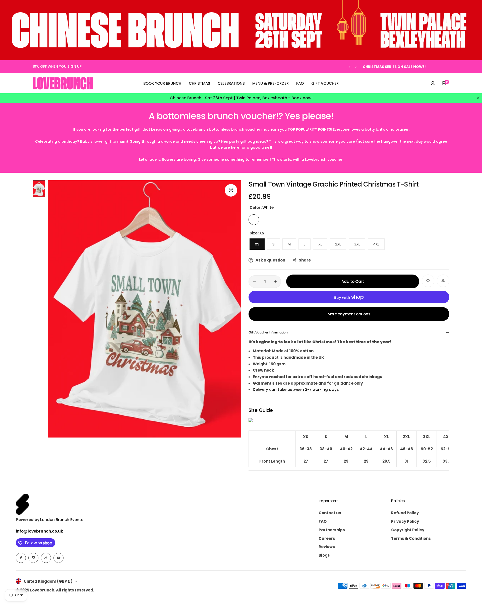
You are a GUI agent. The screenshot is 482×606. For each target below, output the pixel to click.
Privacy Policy (405, 521)
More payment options (349, 314)
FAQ (323, 521)
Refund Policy (405, 512)
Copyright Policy (407, 530)
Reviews (327, 546)
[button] (349, 66)
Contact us (330, 512)
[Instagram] (33, 558)
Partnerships (332, 530)
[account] (432, 83)
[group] (144, 309)
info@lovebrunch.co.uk (39, 531)
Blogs (324, 555)
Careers (327, 538)
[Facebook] (21, 558)
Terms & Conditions (411, 538)
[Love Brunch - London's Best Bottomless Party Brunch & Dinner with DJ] (63, 83)
